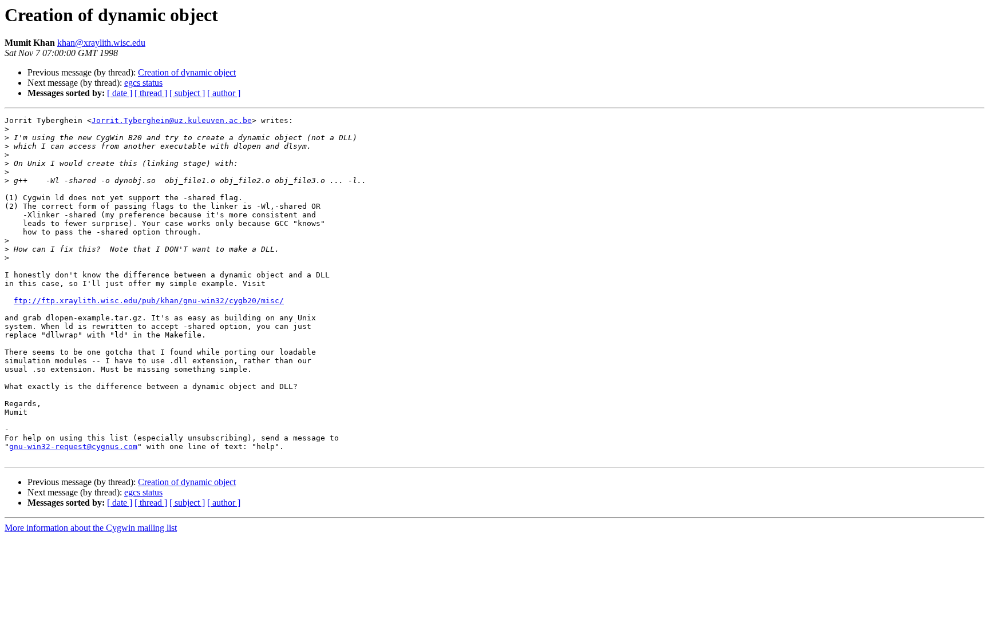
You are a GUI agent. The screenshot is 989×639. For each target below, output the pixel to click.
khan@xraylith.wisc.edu (101, 42)
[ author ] (223, 93)
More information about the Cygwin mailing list (91, 528)
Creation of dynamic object (187, 72)
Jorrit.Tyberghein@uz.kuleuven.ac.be (172, 120)
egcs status (143, 83)
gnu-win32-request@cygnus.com (73, 446)
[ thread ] (150, 93)
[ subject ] (187, 93)
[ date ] (119, 93)
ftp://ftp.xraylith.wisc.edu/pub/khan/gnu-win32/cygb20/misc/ (149, 300)
